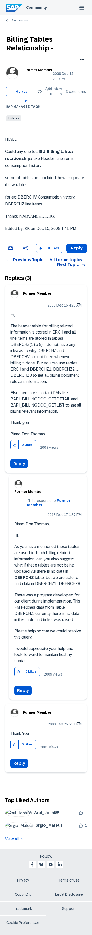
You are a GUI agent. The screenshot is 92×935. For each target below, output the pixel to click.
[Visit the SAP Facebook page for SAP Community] (32, 864)
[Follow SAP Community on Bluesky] (41, 864)
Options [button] (81, 60)
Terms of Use (69, 880)
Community (36, 7)
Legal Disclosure (69, 894)
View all (12, 839)
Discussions (19, 20)
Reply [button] (77, 248)
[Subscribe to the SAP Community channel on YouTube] (51, 864)
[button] (26, 100)
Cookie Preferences (23, 923)
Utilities (13, 118)
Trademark (23, 908)
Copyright (23, 894)
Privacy (23, 880)
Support (69, 908)
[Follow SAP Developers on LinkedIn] (60, 864)
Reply (19, 464)
